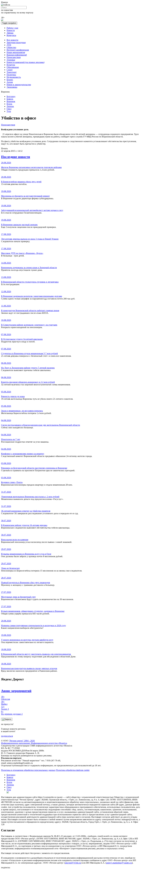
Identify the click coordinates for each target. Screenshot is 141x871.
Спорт (10, 70)
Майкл (4, 702)
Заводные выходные (16, 42)
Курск (9, 104)
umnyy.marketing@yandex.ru (119, 863)
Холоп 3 (5, 707)
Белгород (11, 96)
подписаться (7, 736)
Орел (9, 109)
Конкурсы (11, 35)
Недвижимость (14, 77)
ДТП (9, 45)
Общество (11, 47)
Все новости (12, 40)
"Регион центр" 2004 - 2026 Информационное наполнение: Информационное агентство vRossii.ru (34, 742)
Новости (11, 30)
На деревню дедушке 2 (12, 712)
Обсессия (5, 697)
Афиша (10, 33)
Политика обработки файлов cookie (73, 770)
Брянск (10, 99)
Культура (11, 65)
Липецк (10, 106)
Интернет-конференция (18, 50)
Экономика (12, 87)
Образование (13, 67)
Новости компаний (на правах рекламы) (25, 62)
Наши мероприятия (16, 52)
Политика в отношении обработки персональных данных (28, 770)
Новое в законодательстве (19, 84)
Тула (9, 111)
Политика (11, 75)
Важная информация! (17, 55)
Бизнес (10, 79)
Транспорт (12, 72)
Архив (10, 82)
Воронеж (11, 101)
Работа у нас (12, 28)
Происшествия (14, 57)
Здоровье (11, 60)
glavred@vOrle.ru (73, 863)
